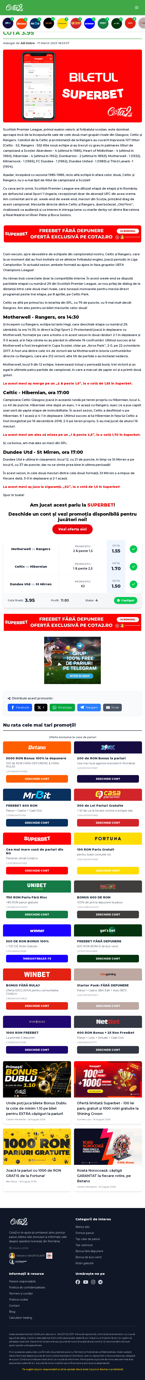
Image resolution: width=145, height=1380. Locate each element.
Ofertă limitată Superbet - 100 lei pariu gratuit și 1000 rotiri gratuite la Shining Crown (108, 1108)
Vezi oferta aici (72, 529)
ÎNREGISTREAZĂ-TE (37, 958)
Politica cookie (18, 1299)
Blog (12, 1311)
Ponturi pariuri (85, 1233)
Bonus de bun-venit (89, 1257)
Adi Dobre (28, 43)
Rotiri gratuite (85, 1263)
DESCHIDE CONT (37, 779)
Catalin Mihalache (16, 1119)
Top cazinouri (84, 1245)
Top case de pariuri (88, 1239)
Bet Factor (11, 1181)
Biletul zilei (82, 1227)
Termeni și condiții (21, 1293)
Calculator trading (20, 1317)
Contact (14, 1305)
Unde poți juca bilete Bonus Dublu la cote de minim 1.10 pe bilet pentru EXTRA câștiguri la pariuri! (36, 1108)
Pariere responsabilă (22, 1281)
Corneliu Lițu (84, 1119)
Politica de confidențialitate (27, 1287)
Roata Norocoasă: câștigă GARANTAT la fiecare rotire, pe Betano (104, 1175)
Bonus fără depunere (89, 1251)
